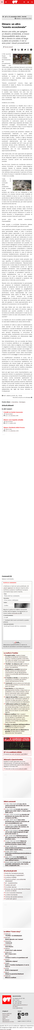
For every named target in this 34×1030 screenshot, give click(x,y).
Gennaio (14, 938)
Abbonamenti (5, 1020)
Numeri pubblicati (6, 1013)
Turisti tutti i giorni (11, 898)
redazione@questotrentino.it (20, 1004)
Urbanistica (14, 402)
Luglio (16, 956)
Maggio (17, 964)
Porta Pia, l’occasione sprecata (14, 873)
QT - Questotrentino (11, 883)
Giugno (11, 960)
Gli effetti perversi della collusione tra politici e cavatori (17, 726)
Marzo (14, 973)
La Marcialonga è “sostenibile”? (14, 875)
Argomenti (5, 1016)
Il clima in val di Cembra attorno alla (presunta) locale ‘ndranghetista (17, 665)
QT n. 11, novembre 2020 (13, 16)
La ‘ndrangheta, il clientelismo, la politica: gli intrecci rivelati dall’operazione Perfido (17, 679)
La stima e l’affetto (10, 877)
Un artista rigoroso (10, 887)
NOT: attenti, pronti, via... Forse (12, 395)
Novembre (9, 945)
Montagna (22, 402)
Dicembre (8, 942)
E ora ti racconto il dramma (13, 892)
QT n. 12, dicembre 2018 (12, 415)
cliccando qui (16, 613)
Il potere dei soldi (10, 885)
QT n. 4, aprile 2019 (11, 423)
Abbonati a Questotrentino (13, 759)
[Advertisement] (17, 504)
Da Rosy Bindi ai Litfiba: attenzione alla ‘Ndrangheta (17, 731)
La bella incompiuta (11, 894)
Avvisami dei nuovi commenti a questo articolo (16, 621)
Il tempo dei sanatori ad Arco (14, 897)
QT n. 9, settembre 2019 (12, 430)
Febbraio (13, 934)
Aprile (11, 969)
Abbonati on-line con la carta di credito (16, 768)
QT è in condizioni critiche (13, 752)
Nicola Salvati (9, 47)
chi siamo (15, 1006)
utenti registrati (8, 588)
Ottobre (13, 949)
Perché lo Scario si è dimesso (22, 397)
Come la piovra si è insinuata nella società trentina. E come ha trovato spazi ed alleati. (17, 684)
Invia (17, 642)
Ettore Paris (9, 429)
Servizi (24, 16)
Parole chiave (5, 1015)
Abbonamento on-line (8, 1021)
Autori (4, 1018)
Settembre (10, 953)
